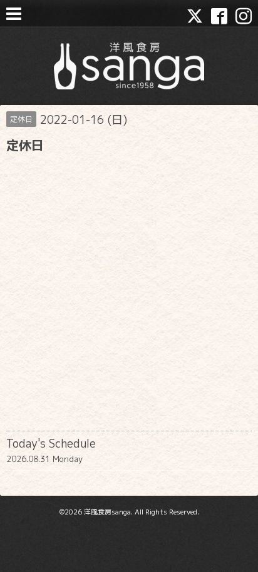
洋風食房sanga (107, 512)
